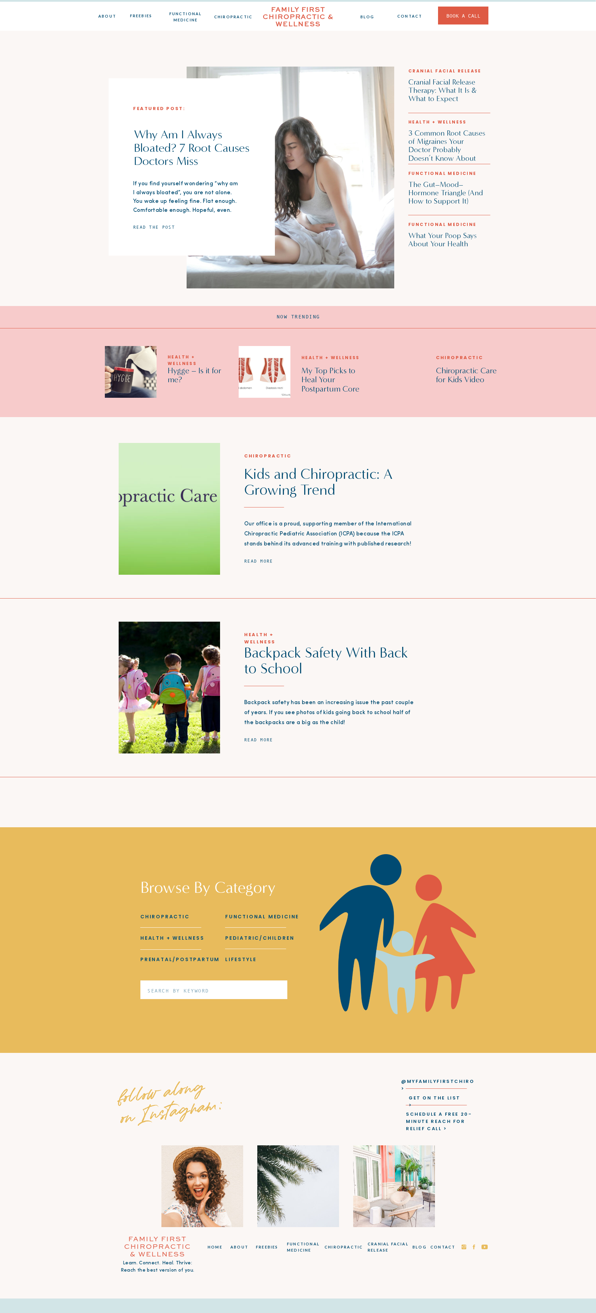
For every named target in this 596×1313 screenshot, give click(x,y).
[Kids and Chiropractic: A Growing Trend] (169, 509)
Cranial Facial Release (444, 71)
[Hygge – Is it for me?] (131, 372)
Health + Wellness (437, 122)
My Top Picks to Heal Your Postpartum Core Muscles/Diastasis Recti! (331, 389)
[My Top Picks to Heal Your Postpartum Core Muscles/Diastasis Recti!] (264, 372)
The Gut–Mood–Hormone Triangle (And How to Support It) (445, 193)
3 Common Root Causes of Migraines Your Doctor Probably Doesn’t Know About (446, 145)
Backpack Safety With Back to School (326, 660)
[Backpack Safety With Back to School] (169, 687)
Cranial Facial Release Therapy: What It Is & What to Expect (442, 90)
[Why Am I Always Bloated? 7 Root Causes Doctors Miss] (290, 177)
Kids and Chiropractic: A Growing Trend (318, 481)
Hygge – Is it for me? (194, 375)
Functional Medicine (442, 173)
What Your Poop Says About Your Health (442, 239)
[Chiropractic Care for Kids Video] (398, 372)
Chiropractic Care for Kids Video (466, 375)
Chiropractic (459, 357)
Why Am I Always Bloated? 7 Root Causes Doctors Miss (191, 147)
